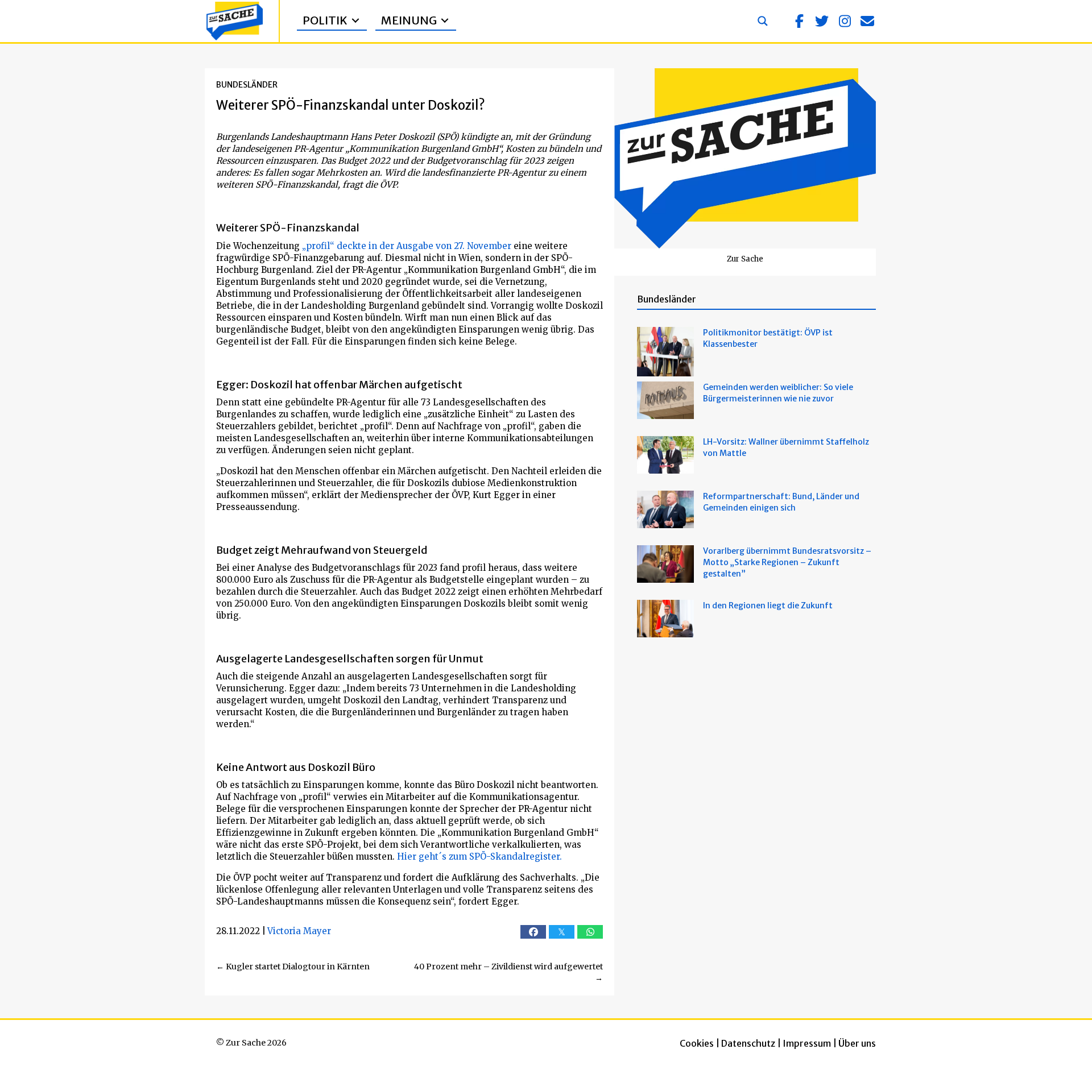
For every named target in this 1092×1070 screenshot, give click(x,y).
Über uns (857, 1043)
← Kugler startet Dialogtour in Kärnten (293, 966)
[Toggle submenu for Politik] (355, 20)
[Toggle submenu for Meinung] (445, 20)
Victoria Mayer (299, 931)
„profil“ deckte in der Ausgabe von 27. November (406, 245)
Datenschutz (748, 1043)
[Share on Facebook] (533, 932)
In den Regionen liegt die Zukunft (768, 605)
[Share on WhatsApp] (590, 932)
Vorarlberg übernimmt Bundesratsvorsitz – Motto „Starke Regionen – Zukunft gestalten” (787, 562)
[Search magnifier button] (762, 21)
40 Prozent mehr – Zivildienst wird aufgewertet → (508, 972)
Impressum (807, 1043)
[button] (799, 21)
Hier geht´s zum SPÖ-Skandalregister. (479, 856)
